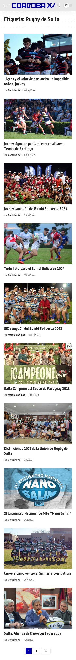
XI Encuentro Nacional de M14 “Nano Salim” (37, 513)
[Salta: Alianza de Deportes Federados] (38, 608)
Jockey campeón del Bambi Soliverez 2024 (35, 208)
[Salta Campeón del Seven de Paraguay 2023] (38, 363)
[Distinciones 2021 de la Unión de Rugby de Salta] (38, 423)
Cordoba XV (14, 90)
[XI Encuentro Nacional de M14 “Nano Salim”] (38, 488)
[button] (7, 5)
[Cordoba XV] (33, 5)
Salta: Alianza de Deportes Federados (32, 633)
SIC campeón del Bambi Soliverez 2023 (33, 328)
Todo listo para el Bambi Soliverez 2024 (34, 268)
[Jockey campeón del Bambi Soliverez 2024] (38, 183)
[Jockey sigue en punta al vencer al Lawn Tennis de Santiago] (38, 119)
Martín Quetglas (16, 335)
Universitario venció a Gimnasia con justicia (37, 573)
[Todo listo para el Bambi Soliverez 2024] (38, 243)
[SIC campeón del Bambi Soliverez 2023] (38, 303)
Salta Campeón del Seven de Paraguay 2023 (37, 388)
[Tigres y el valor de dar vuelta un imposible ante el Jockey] (38, 54)
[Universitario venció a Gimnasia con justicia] (38, 548)
